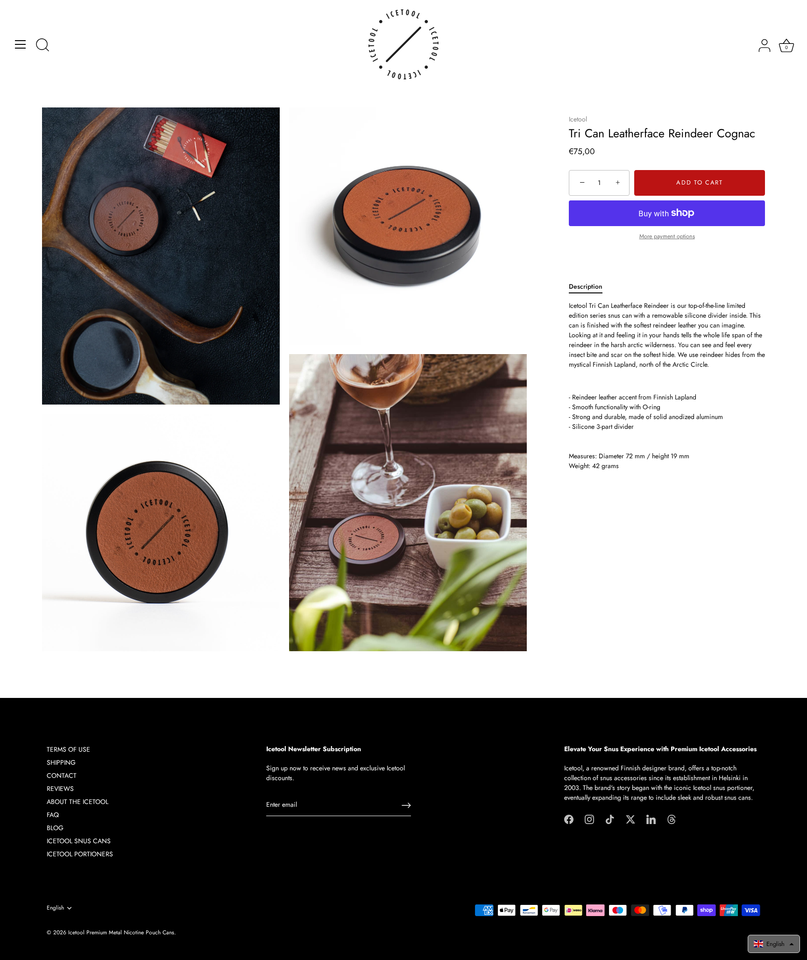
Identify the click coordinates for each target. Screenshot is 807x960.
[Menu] (20, 44)
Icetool (578, 119)
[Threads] (671, 818)
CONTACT (62, 775)
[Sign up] (406, 805)
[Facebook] (568, 818)
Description (585, 286)
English (55, 907)
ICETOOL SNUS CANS (79, 841)
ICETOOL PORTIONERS (80, 854)
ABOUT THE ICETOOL (77, 801)
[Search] (42, 46)
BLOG (55, 827)
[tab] (590, 287)
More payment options (667, 236)
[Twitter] (630, 818)
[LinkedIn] (651, 818)
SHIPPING (61, 762)
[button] (774, 944)
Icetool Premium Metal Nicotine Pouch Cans (121, 932)
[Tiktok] (610, 818)
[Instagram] (589, 818)
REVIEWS (60, 788)
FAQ (53, 814)
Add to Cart (699, 182)
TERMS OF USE (68, 749)
